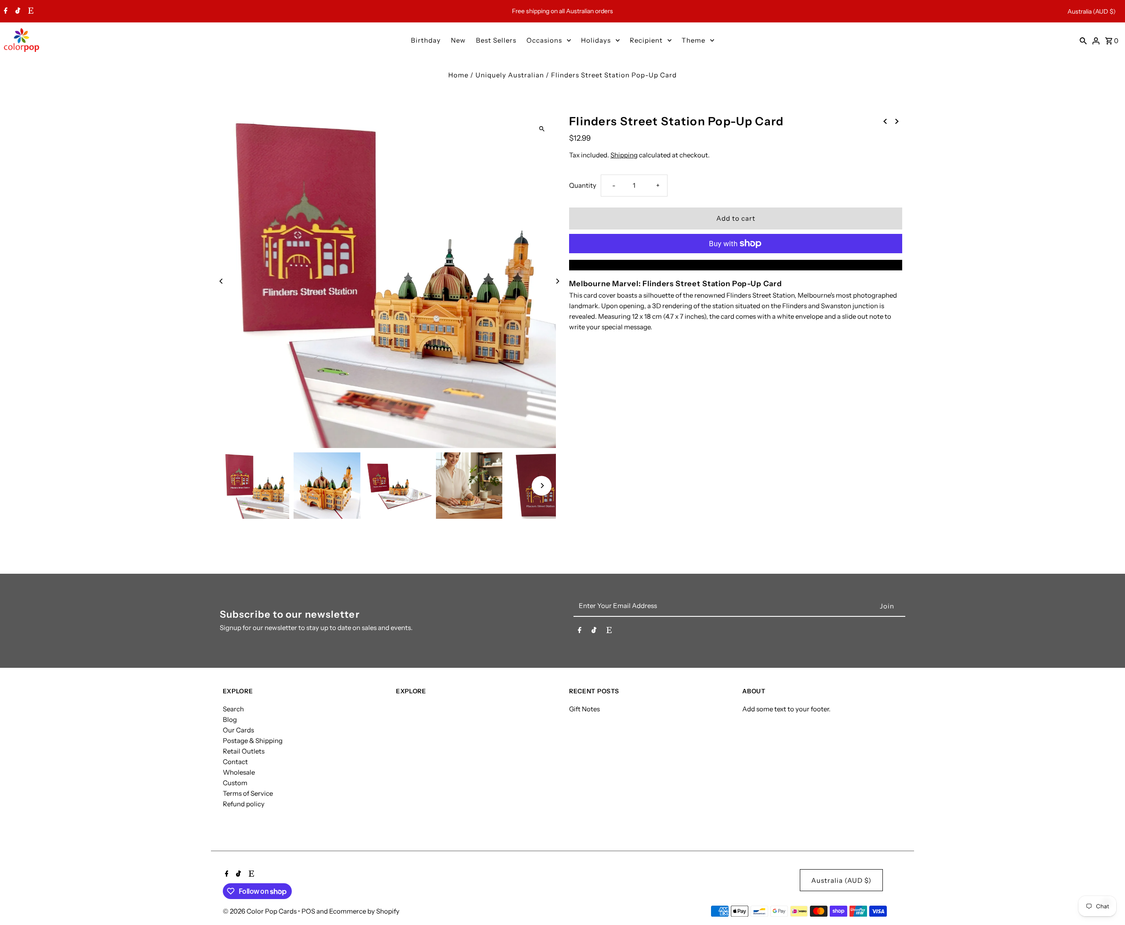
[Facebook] (4, 11)
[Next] (557, 281)
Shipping (624, 155)
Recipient (646, 40)
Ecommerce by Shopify (364, 911)
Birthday (426, 40)
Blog (230, 719)
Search (233, 709)
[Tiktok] (16, 11)
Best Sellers (496, 40)
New (458, 40)
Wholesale (239, 772)
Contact (235, 761)
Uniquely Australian (509, 75)
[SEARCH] (1083, 40)
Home (458, 75)
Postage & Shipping (253, 740)
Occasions (544, 40)
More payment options (735, 265)
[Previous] (222, 281)
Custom (235, 783)
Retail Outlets (244, 751)
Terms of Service (248, 793)
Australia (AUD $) (1091, 11)
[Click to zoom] (542, 128)
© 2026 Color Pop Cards (260, 911)
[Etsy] (29, 11)
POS (308, 911)
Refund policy (244, 804)
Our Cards (238, 730)
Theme (693, 40)
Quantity (582, 185)
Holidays (596, 40)
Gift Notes (584, 709)
